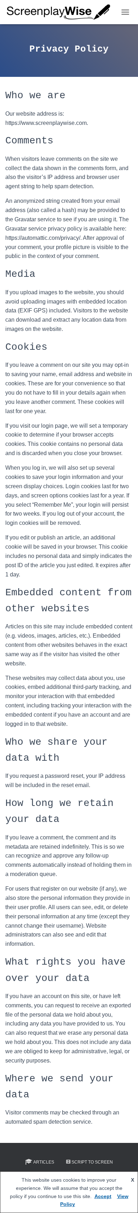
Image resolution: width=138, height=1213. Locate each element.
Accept (102, 1196)
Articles (43, 1162)
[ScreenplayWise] (61, 12)
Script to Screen (92, 1162)
